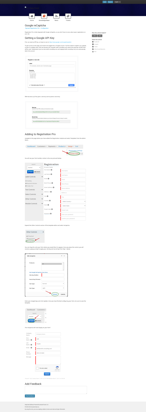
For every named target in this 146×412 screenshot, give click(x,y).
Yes (94, 35)
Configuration (44, 28)
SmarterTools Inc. (35, 407)
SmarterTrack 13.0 (44, 404)
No (100, 35)
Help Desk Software (29, 404)
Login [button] (104, 2)
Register (110, 2)
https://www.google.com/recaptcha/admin (60, 42)
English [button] (117, 2)
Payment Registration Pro (32, 28)
